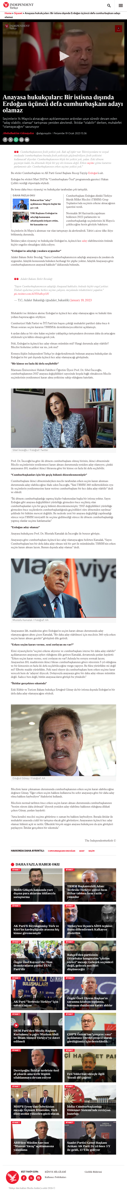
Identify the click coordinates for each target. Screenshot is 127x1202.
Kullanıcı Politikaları (55, 1177)
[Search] (109, 5)
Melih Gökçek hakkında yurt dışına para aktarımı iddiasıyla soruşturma (34, 894)
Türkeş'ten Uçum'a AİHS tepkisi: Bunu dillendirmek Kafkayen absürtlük (89, 930)
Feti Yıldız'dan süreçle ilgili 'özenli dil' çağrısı (86, 1076)
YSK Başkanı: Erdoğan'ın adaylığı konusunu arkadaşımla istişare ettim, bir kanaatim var (44, 219)
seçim (90, 163)
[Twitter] (31, 1178)
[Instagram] (39, 1178)
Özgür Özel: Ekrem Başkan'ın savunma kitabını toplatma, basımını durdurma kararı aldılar (89, 1002)
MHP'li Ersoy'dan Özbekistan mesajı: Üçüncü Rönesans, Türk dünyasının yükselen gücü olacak (36, 1110)
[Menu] (120, 5)
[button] (63, 56)
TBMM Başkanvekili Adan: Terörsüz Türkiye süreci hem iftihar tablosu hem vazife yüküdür (87, 892)
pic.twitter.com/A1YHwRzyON (31, 294)
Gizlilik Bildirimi (93, 1172)
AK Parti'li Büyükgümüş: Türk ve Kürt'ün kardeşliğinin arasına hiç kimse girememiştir (36, 930)
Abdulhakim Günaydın (19, 133)
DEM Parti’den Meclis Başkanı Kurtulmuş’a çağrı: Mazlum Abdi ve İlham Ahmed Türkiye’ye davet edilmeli (37, 1036)
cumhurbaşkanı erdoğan (61, 851)
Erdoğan (93, 173)
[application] (63, 56)
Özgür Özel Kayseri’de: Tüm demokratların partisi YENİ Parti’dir (33, 966)
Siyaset (18, 13)
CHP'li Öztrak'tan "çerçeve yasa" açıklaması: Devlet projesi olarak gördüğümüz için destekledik (89, 1038)
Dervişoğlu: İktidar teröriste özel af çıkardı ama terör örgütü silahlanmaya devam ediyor (36, 1074)
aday (84, 241)
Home (8, 13)
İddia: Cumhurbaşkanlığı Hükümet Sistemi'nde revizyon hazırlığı (88, 1110)
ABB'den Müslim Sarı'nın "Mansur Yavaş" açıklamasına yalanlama (34, 1147)
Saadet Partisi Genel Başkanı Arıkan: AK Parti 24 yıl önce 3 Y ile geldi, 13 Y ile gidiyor (88, 1147)
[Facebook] (24, 1178)
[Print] (26, 139)
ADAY (82, 851)
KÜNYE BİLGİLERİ (55, 1172)
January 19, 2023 (81, 300)
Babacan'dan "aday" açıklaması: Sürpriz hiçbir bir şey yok (45, 204)
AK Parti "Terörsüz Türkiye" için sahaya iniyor (36, 1004)
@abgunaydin (44, 133)
